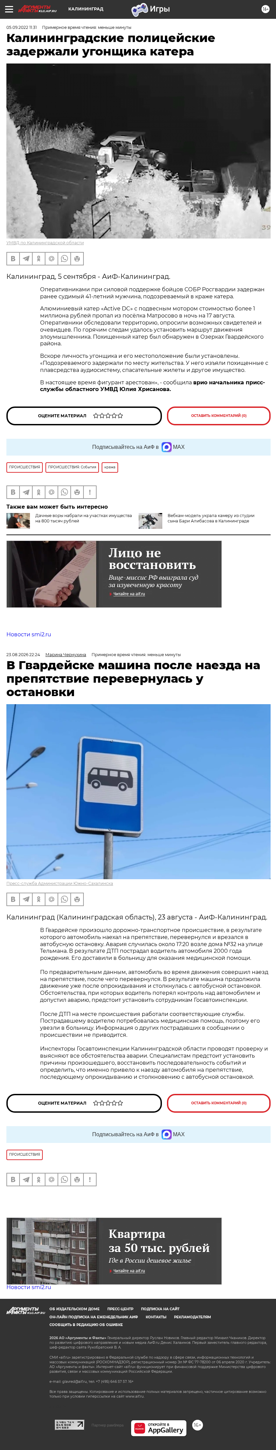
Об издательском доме (74, 1309)
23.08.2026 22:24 (23, 654)
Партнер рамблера (108, 1425)
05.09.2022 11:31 (21, 27)
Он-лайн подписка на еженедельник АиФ (93, 1317)
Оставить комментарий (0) (219, 416)
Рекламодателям (192, 1317)
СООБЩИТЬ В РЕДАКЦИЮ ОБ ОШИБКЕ (86, 1325)
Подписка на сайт (160, 1309)
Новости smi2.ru (28, 634)
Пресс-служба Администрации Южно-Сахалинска (59, 883)
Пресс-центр (120, 1309)
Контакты (156, 1317)
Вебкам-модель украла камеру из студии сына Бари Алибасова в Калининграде (211, 518)
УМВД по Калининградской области (45, 242)
